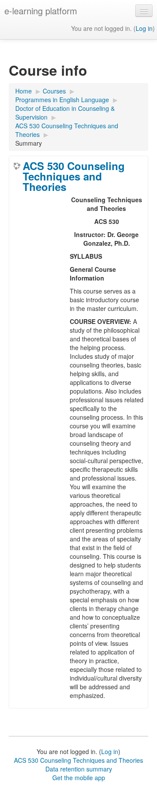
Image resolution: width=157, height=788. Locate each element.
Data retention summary (78, 769)
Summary (28, 143)
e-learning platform (40, 10)
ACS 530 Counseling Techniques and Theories (74, 176)
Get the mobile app (78, 777)
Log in (144, 28)
